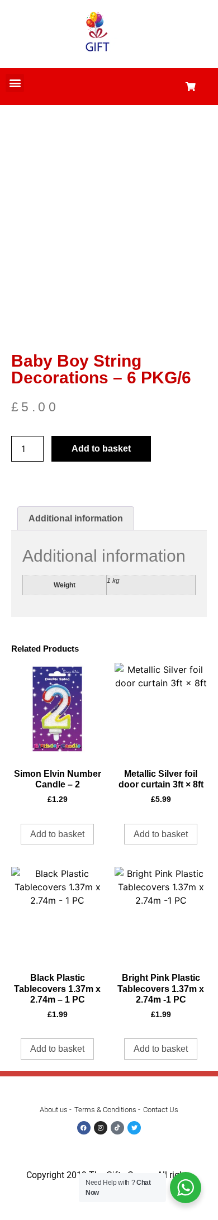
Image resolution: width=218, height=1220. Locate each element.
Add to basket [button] (57, 834)
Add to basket (101, 448)
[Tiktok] (117, 1127)
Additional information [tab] (76, 518)
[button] (15, 83)
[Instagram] (100, 1127)
